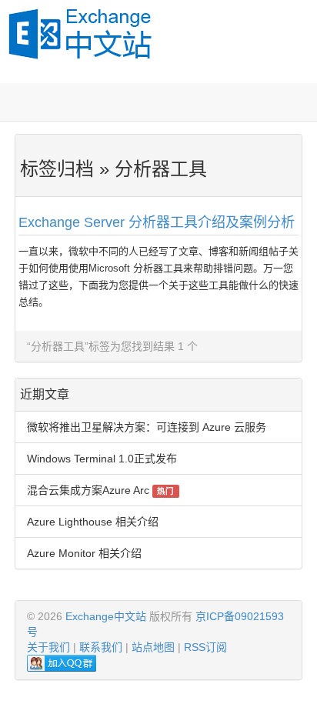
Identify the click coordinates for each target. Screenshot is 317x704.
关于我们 (48, 647)
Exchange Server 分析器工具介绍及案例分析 (156, 222)
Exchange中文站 (105, 616)
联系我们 (100, 647)
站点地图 (153, 647)
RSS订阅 (205, 647)
